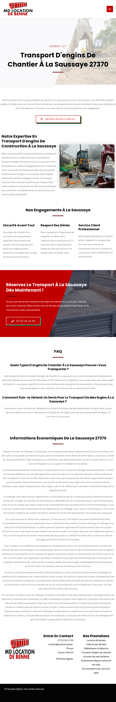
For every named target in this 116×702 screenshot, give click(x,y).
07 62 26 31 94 (65, 640)
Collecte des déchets (96, 644)
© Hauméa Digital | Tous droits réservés (24, 689)
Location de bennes (96, 640)
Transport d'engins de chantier (96, 652)
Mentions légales (64, 658)
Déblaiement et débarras (96, 648)
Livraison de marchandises (96, 656)
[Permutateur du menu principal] (110, 9)
